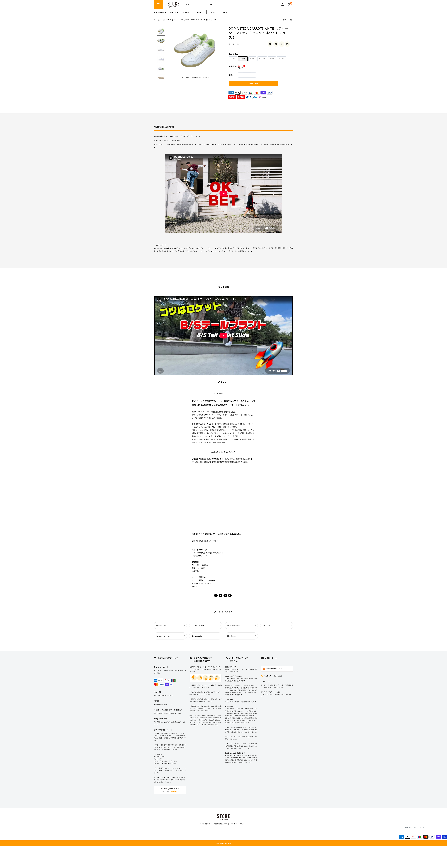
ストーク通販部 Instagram (201, 577)
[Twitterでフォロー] (220, 595)
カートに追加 (253, 84)
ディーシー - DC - (178, 20)
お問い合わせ (205, 824)
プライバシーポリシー (238, 824)
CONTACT (226, 12)
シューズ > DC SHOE (165, 20)
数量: (230, 75)
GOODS (173, 12)
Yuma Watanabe (198, 625)
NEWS (213, 12)
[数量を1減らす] (240, 75)
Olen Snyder (231, 636)
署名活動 (200, 433)
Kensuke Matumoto (163, 636)
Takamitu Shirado (233, 625)
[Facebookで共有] (270, 44)
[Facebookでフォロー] (216, 595)
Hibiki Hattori (161, 625)
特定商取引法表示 (220, 824)
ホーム (156, 20)
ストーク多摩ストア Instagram (203, 580)
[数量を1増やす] (253, 75)
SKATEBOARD (159, 12)
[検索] (211, 4)
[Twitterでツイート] (281, 44)
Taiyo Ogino (267, 625)
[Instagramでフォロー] (225, 597)
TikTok (194, 586)
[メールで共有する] (287, 44)
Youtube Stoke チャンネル (201, 583)
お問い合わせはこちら (272, 669)
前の (284, 20)
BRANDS (186, 12)
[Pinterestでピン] (276, 44)
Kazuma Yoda (197, 636)
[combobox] (196, 4)
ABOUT (199, 12)
